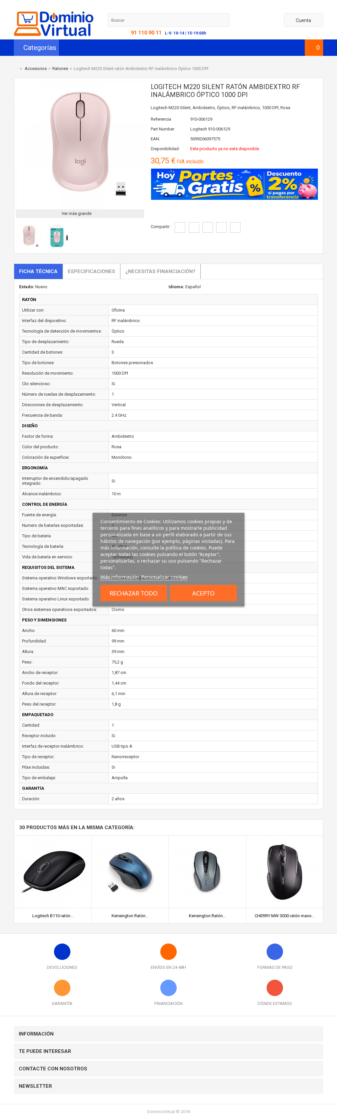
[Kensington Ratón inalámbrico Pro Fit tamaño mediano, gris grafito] (207, 838)
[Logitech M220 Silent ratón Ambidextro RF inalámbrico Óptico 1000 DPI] (29, 247)
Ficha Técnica (38, 271)
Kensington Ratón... (130, 915)
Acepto (203, 593)
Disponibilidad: (165, 148)
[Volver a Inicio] (15, 68)
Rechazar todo (134, 593)
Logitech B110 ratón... (52, 915)
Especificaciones (91, 271)
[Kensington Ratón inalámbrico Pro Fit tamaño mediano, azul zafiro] (130, 838)
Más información (119, 576)
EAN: (155, 138)
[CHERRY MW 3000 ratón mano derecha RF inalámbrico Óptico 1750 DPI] (284, 838)
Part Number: (163, 129)
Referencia (161, 119)
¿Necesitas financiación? (160, 271)
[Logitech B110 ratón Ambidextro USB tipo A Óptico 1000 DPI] (52, 838)
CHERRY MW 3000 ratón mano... (285, 915)
